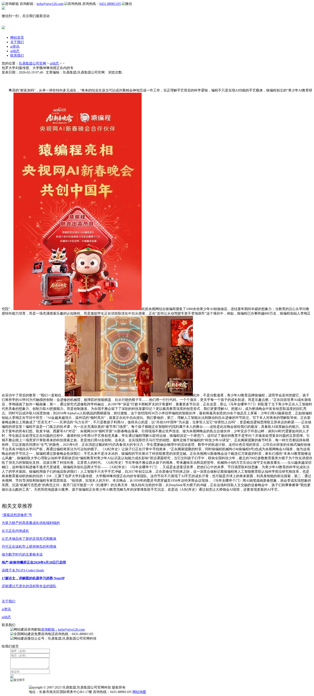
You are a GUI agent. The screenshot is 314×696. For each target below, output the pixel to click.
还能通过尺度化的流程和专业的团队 (29, 586)
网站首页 (17, 37)
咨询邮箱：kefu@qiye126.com (63, 629)
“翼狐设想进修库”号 (17, 515)
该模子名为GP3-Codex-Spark (23, 570)
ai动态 (14, 51)
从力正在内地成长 (15, 531)
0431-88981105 (110, 4)
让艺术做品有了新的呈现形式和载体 (29, 538)
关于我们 (17, 42)
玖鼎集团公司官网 (32, 63)
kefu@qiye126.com (50, 4)
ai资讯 (14, 46)
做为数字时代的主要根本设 (22, 554)
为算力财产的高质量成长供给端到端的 (31, 523)
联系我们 (17, 55)
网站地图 (139, 692)
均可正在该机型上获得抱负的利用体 (29, 546)
